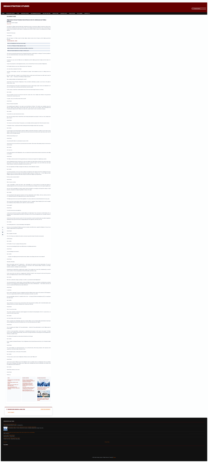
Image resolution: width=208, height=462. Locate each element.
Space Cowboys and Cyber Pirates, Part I (10, 424)
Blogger (114, 457)
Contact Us (87, 13)
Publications (72, 13)
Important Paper (25, 13)
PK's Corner (79, 13)
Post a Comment (11, 412)
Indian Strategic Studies (16, 6)
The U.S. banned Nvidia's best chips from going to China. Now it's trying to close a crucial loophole (19, 432)
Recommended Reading (36, 13)
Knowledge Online (10, 13)
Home (3, 13)
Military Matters (46, 13)
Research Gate (64, 13)
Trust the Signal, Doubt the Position (9, 435)
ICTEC (18, 13)
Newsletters (55, 13)
